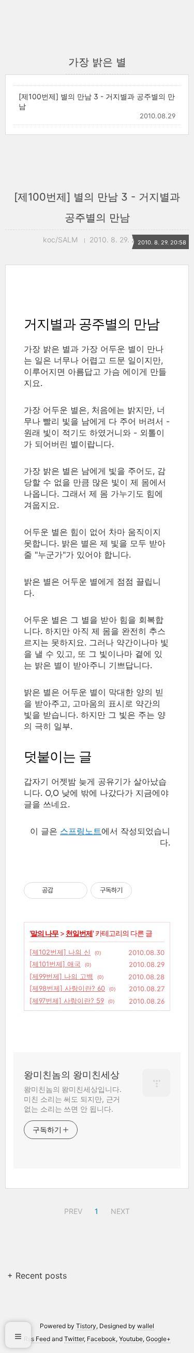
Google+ (158, 1339)
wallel (145, 1326)
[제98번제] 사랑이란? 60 (67, 988)
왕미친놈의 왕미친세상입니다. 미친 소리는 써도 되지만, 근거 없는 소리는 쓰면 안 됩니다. (73, 1099)
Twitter (74, 1339)
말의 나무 (44, 933)
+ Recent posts (37, 1275)
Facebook (101, 1339)
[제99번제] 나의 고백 (61, 976)
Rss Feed (37, 1339)
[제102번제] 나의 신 (60, 952)
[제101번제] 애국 (55, 964)
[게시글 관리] (75, 890)
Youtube (131, 1339)
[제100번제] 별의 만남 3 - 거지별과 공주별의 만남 (97, 101)
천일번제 (79, 933)
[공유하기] (62, 890)
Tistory (86, 1326)
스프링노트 (80, 831)
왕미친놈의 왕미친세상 (72, 1074)
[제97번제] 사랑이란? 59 (66, 1000)
